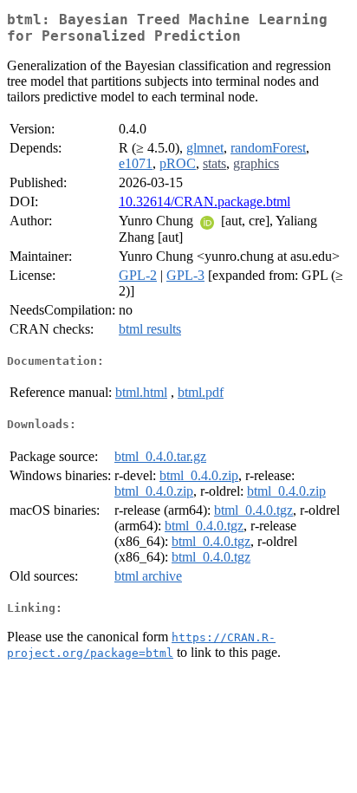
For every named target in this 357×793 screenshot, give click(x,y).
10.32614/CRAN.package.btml (204, 201)
